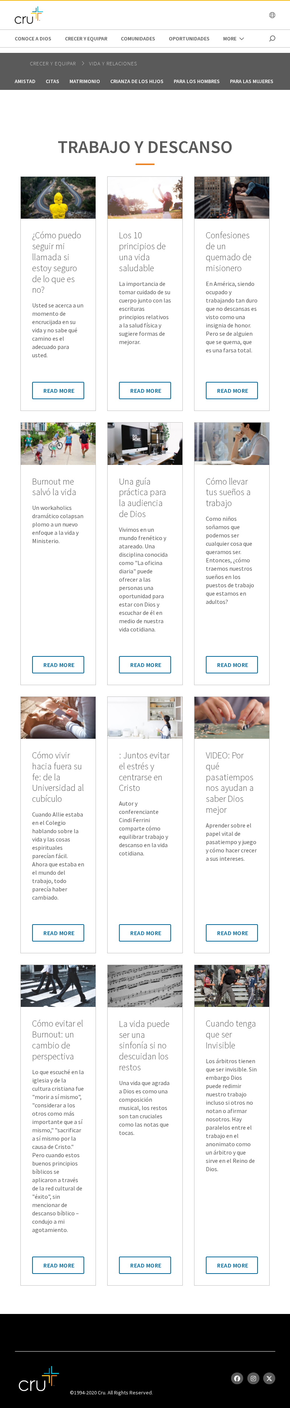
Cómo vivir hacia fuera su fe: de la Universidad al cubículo (58, 777)
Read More (59, 390)
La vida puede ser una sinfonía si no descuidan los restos (144, 1046)
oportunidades (189, 38)
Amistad (25, 81)
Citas (52, 81)
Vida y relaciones (113, 63)
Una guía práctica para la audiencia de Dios (142, 498)
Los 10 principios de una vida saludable (142, 251)
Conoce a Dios (33, 38)
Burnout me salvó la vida (54, 487)
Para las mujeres (251, 81)
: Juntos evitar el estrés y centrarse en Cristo (144, 772)
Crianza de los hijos (137, 81)
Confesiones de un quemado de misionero (228, 251)
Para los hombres (197, 81)
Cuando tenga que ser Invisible (231, 1034)
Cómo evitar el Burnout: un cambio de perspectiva (57, 1040)
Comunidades (138, 38)
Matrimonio (84, 81)
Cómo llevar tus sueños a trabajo (228, 492)
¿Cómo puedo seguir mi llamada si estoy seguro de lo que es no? (56, 262)
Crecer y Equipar (86, 38)
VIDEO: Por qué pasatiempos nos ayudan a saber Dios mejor (230, 782)
